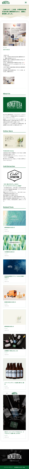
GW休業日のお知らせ (9, 252)
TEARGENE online (8, 151)
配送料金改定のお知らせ (10, 302)
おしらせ (5, 47)
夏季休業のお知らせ (9, 326)
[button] (26, 2)
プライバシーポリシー (8, 467)
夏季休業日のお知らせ (10, 227)
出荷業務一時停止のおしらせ (11, 350)
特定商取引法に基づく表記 (19, 467)
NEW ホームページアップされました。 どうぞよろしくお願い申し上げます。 (14, 432)
